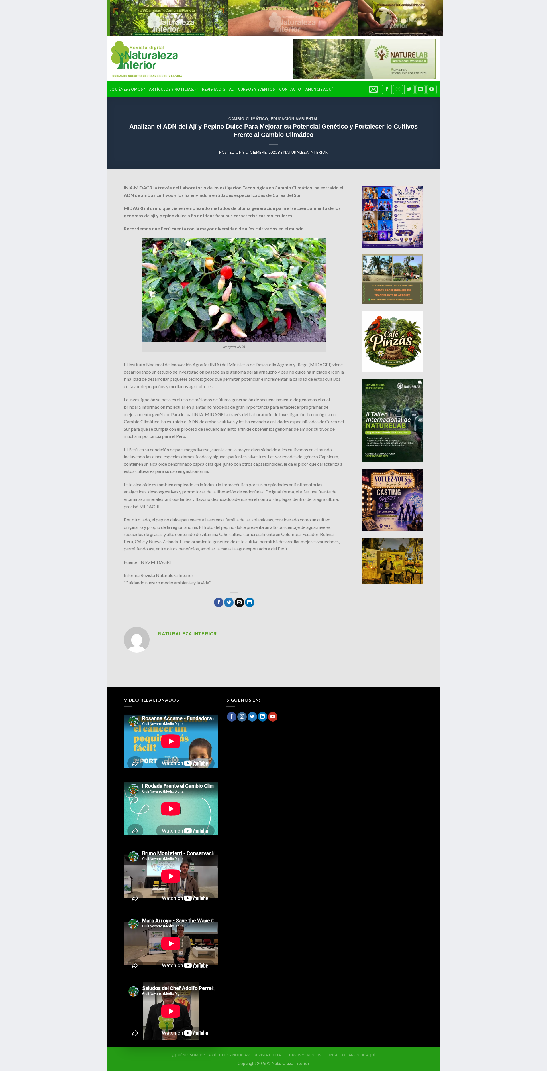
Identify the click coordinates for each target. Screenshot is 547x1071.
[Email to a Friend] (239, 602)
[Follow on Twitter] (409, 89)
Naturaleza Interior (305, 152)
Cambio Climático (248, 119)
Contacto (290, 89)
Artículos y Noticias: (171, 89)
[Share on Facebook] (218, 602)
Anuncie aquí (319, 89)
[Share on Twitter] (229, 602)
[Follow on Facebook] (387, 89)
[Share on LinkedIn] (249, 602)
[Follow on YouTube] (431, 89)
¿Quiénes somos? (127, 89)
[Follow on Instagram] (398, 89)
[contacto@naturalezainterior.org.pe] (374, 89)
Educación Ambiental (295, 119)
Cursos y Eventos (256, 89)
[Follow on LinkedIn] (420, 89)
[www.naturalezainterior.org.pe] (142, 59)
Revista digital (218, 89)
